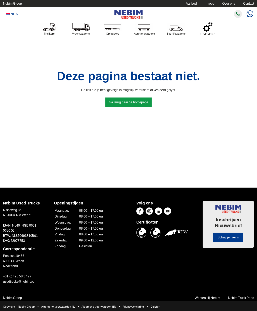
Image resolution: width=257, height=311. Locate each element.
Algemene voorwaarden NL (58, 306)
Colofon (155, 306)
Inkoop (209, 3)
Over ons (228, 3)
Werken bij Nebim (207, 298)
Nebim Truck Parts (241, 298)
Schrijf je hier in (228, 237)
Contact (248, 3)
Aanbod (191, 3)
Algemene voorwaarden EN (99, 306)
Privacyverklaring (133, 306)
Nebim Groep (12, 3)
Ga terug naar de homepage (128, 102)
